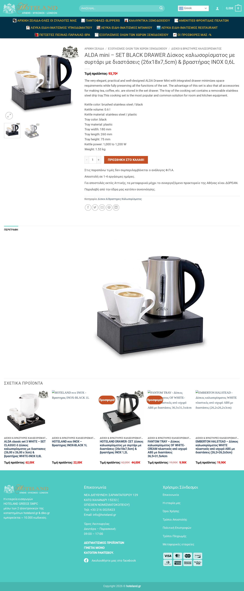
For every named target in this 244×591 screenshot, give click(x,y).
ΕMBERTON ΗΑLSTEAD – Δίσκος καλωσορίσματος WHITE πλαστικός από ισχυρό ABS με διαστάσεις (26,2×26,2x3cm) (217, 447)
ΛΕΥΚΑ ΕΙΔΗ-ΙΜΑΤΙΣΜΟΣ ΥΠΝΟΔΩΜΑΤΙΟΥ (61, 27)
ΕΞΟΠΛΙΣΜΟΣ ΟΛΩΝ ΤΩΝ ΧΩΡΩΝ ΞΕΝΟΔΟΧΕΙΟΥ (133, 35)
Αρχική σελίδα (94, 48)
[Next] (73, 82)
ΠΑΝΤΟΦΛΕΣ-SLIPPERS (103, 20)
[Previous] (10, 82)
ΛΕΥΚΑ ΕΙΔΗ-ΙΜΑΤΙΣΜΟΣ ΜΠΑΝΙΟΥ (126, 27)
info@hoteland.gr (104, 514)
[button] (217, 8)
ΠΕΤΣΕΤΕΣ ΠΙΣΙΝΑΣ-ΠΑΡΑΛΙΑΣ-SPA (64, 35)
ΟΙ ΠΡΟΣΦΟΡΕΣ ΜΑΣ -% (195, 35)
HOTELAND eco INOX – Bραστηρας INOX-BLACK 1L (69, 443)
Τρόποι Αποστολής (175, 519)
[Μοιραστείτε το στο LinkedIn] (116, 207)
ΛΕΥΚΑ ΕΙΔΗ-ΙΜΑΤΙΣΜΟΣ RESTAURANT (189, 27)
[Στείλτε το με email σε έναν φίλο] (102, 207)
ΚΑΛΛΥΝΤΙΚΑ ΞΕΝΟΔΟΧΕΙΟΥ (149, 20)
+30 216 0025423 (102, 509)
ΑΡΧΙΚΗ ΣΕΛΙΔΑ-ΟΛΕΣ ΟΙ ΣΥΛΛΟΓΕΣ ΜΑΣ (47, 20)
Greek (187, 8)
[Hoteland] (38, 8)
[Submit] (161, 8)
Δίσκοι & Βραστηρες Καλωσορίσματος (196, 48)
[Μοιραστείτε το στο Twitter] (95, 207)
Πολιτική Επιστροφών (177, 527)
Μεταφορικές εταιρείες (178, 544)
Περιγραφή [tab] (11, 229)
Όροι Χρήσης (171, 511)
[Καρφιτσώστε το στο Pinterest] (109, 207)
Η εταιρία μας (172, 503)
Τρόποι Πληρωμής (174, 536)
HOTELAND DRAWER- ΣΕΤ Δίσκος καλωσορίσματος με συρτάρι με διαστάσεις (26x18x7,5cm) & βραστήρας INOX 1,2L (121, 447)
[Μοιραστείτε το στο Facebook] (88, 207)
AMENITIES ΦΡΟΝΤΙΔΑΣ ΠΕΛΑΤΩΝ (204, 20)
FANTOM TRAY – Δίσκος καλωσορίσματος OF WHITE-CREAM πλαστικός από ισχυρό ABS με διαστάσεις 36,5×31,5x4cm (167, 449)
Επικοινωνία (171, 495)
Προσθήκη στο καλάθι (126, 160)
